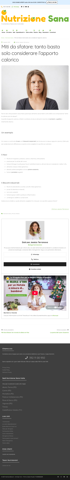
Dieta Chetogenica (7, 440)
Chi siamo (9, 32)
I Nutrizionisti (5, 421)
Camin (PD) (6, 391)
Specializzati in (20, 32)
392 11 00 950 (52, 2)
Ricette (36, 32)
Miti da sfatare (15, 213)
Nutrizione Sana (9, 37)
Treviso (5, 407)
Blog (40, 32)
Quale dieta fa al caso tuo (9, 426)
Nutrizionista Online (7, 431)
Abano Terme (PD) (9, 387)
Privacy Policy (6, 367)
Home (3, 32)
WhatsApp (16, 6)
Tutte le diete (5, 443)
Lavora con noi (6, 465)
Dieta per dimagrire (7, 429)
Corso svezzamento (7, 433)
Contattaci (53, 32)
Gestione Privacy (7, 372)
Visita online (29, 32)
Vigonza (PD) (7, 403)
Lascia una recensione (8, 454)
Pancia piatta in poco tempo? (10, 438)
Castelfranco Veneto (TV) (12, 410)
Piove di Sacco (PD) (9, 400)
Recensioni (46, 32)
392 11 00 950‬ (37, 357)
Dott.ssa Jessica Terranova (60, 209)
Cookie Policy (6, 370)
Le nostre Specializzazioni (9, 424)
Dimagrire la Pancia (7, 436)
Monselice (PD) (8, 394)
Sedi (14, 32)
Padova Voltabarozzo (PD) (12, 397)
